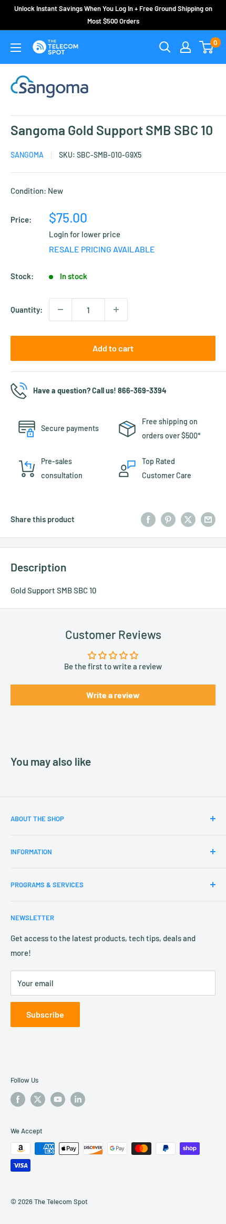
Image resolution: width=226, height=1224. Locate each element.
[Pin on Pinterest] (168, 519)
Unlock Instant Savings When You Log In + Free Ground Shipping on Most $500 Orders (113, 14)
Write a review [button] (113, 695)
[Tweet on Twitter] (188, 519)
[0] (206, 47)
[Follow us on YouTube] (57, 1099)
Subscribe (45, 1014)
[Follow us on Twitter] (37, 1099)
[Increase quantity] (116, 310)
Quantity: (27, 309)
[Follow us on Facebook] (18, 1099)
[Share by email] (208, 519)
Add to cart (113, 348)
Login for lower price (84, 234)
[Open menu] (16, 47)
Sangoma (27, 154)
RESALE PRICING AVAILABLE (102, 249)
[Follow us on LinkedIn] (77, 1099)
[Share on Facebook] (148, 519)
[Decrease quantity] (60, 310)
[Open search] (165, 47)
